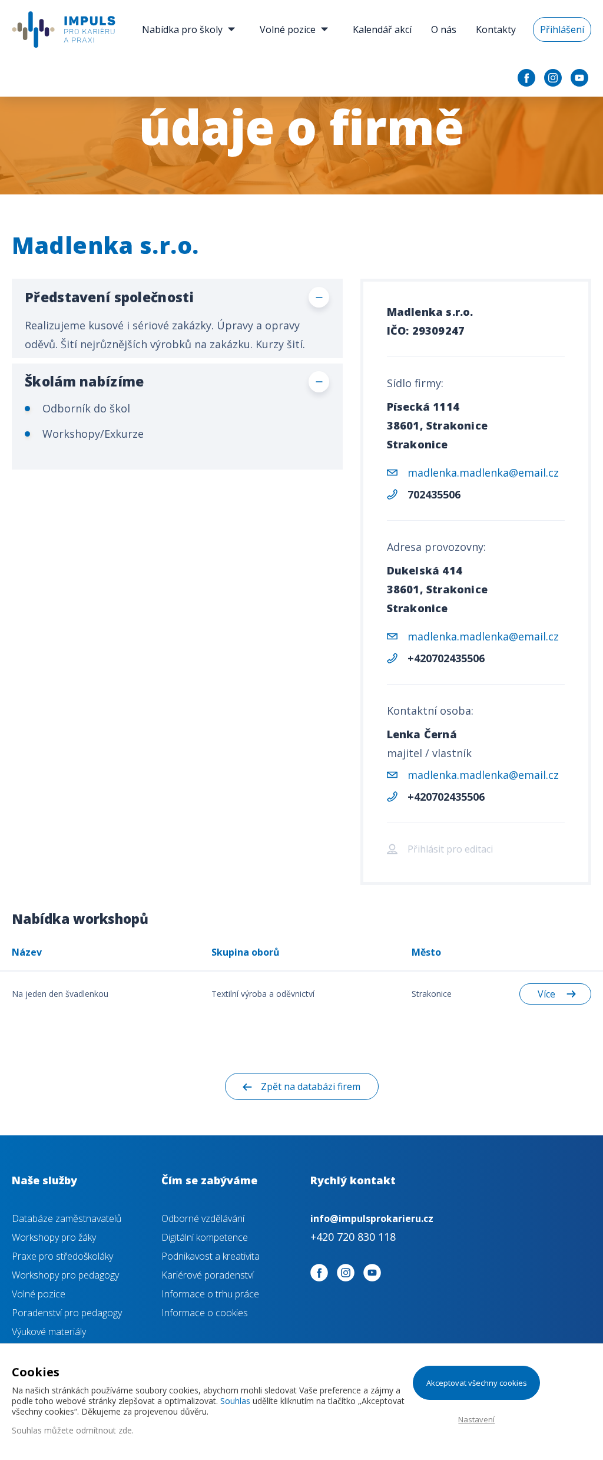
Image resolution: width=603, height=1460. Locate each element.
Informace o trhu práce (210, 1293)
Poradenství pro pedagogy (67, 1312)
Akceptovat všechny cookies (476, 1383)
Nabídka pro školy (182, 29)
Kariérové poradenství (207, 1275)
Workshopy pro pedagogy (65, 1275)
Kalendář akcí (382, 29)
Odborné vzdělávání (202, 1218)
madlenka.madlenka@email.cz (483, 472)
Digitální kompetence (204, 1237)
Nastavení (476, 1419)
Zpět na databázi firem (310, 1086)
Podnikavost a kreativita (210, 1256)
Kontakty (496, 29)
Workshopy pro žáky (54, 1237)
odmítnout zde (104, 1430)
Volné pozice (288, 29)
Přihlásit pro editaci (450, 849)
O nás (443, 29)
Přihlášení (562, 29)
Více (546, 993)
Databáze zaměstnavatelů (66, 1218)
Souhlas (235, 1400)
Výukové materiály (49, 1331)
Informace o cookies (204, 1312)
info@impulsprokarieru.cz (371, 1218)
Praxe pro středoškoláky (62, 1256)
